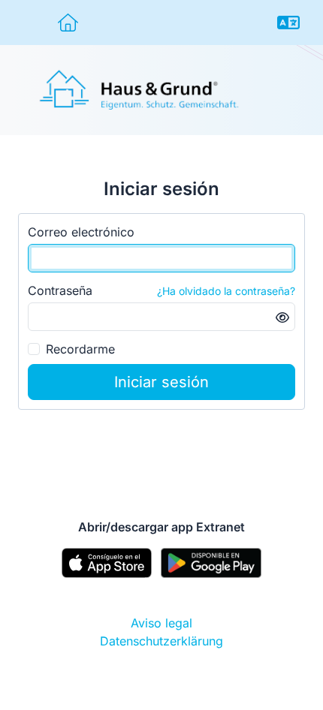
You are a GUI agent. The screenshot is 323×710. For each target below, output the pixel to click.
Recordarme (80, 349)
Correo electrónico (81, 231)
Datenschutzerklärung (161, 640)
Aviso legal (161, 622)
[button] (288, 22)
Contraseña (60, 290)
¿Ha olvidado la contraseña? (226, 290)
